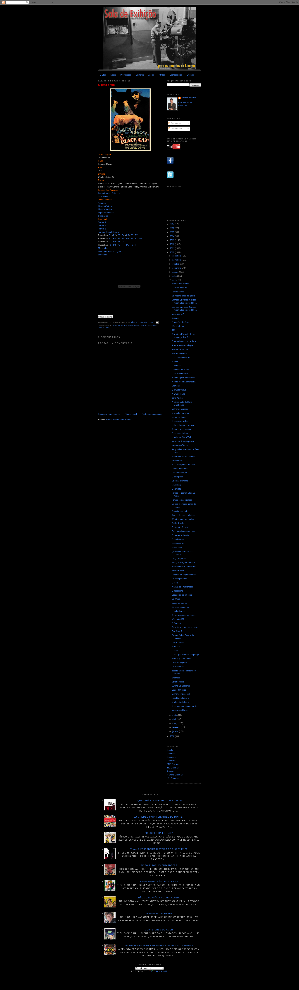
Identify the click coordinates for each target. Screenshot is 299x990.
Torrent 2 (102, 225)
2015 (172, 232)
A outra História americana (183, 382)
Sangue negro (178, 682)
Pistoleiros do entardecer (159, 865)
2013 (172, 240)
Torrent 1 (102, 222)
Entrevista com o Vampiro (183, 425)
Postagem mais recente (109, 414)
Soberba (175, 318)
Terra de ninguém (179, 663)
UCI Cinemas (173, 778)
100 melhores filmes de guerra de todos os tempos (159, 945)
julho (174, 276)
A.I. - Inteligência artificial (183, 464)
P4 (123, 235)
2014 (172, 236)
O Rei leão (176, 365)
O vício (175, 583)
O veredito (176, 489)
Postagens (175, 123)
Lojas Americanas (106, 212)
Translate (161, 971)
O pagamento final (180, 433)
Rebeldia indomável (180, 698)
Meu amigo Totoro (180, 445)
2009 (172, 736)
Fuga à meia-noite (180, 373)
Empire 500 (103, 327)
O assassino (177, 591)
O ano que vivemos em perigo (185, 654)
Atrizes (162, 75)
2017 (172, 224)
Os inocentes (178, 667)
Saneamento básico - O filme (159, 881)
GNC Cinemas (173, 764)
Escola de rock (178, 611)
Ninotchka (176, 485)
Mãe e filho (177, 547)
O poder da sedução (181, 357)
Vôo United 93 (178, 619)
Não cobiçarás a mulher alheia (159, 898)
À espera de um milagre (182, 345)
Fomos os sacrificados (182, 500)
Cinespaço (171, 757)
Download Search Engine (109, 251)
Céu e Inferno (178, 326)
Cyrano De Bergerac (181, 686)
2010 (172, 252)
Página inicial (131, 414)
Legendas (102, 255)
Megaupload (103, 248)
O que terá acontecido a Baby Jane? (159, 801)
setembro (176, 268)
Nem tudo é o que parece (183, 441)
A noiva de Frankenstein (182, 587)
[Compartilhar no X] (105, 316)
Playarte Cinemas (175, 775)
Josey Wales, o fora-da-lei (183, 562)
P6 (132, 235)
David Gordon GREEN (158, 913)
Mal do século (178, 543)
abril (174, 719)
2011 (172, 248)
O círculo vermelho (180, 413)
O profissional (178, 539)
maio (174, 715)
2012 (172, 244)
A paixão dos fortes (180, 511)
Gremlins (176, 386)
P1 (110, 235)
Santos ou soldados (181, 283)
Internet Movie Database (109, 193)
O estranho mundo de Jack (184, 341)
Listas (113, 75)
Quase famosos (179, 690)
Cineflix (170, 750)
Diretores (140, 75)
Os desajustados (179, 579)
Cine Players (104, 196)
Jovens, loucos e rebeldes (183, 515)
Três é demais (178, 642)
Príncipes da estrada (159, 833)
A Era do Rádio (178, 394)
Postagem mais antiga (152, 414)
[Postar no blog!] (102, 316)
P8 (140, 238)
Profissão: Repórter (180, 322)
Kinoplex (170, 771)
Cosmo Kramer (188, 98)
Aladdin (175, 361)
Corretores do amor (159, 930)
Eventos (190, 75)
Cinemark (171, 753)
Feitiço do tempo (179, 473)
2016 (172, 228)
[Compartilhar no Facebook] (108, 316)
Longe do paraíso (179, 558)
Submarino (103, 216)
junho (175, 280)
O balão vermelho (179, 421)
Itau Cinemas (173, 768)
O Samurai (176, 623)
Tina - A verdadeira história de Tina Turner (159, 849)
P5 (127, 235)
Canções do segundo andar (184, 575)
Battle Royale (178, 523)
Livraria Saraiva (105, 209)
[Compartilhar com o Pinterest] (111, 316)
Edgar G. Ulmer (149, 325)
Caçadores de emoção (182, 595)
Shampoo (176, 678)
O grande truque (179, 390)
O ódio (175, 650)
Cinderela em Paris (180, 369)
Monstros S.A (178, 314)
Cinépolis (171, 760)
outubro (176, 264)
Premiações (125, 75)
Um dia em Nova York (181, 437)
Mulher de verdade (180, 409)
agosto (175, 272)
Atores (151, 75)
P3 (119, 235)
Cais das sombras (180, 481)
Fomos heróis (178, 292)
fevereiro (176, 727)
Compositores (176, 75)
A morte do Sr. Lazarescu (183, 456)
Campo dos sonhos (180, 468)
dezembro (177, 256)
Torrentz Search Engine (108, 232)
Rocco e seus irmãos (181, 429)
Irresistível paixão (180, 349)
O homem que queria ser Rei (184, 706)
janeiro (175, 731)
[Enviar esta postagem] (157, 322)
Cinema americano (130, 325)
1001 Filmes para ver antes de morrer (159, 817)
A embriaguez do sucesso (183, 378)
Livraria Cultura (105, 206)
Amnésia (176, 646)
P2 (114, 235)
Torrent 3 (102, 229)
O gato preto (106, 84)
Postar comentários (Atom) (118, 420)
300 (173, 330)
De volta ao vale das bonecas (185, 627)
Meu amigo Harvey (180, 710)
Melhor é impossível (181, 694)
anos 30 (116, 325)
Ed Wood (176, 599)
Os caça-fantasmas (180, 607)
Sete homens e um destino (184, 566)
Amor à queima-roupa (181, 658)
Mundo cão (177, 460)
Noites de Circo (178, 417)
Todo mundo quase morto (183, 531)
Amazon (102, 203)
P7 (136, 235)
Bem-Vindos (177, 398)
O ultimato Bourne (180, 527)
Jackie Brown (178, 570)
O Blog (103, 75)
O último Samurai (179, 288)
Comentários (176, 128)
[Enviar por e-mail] (99, 316)
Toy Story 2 (177, 631)
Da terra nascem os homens (184, 615)
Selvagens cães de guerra (183, 296)
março (175, 723)
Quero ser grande (179, 603)
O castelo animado (180, 535)
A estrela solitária (179, 353)
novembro (177, 260)
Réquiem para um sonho (183, 519)
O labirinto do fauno (180, 702)
